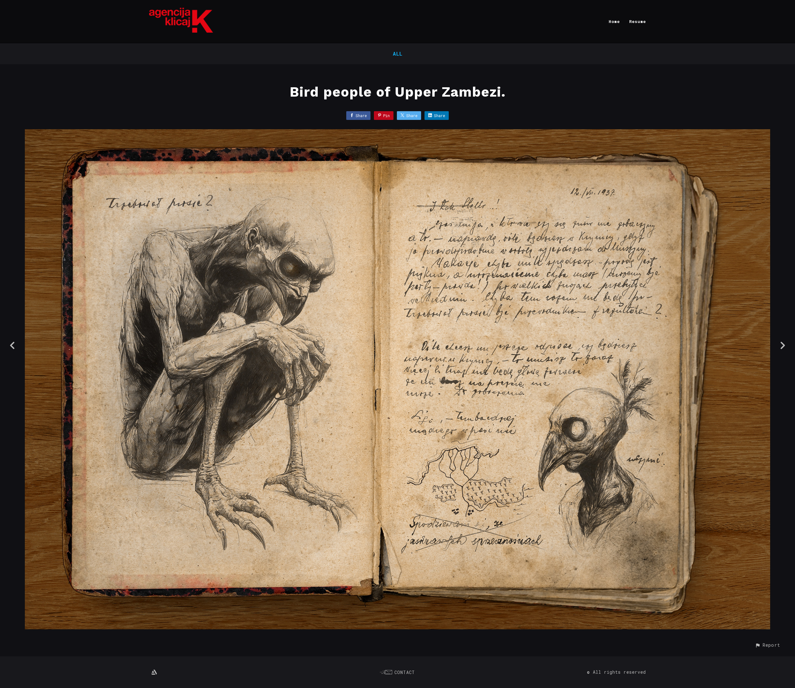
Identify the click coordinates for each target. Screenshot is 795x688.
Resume (637, 21)
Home (614, 21)
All (397, 53)
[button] (767, 645)
